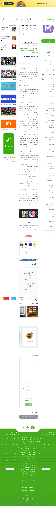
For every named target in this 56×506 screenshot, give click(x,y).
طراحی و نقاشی (51, 159)
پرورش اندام (51, 118)
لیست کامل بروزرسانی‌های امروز (49, 434)
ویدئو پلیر (52, 219)
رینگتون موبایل (51, 139)
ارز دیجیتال (52, 103)
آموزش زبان (52, 89)
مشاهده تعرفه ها (12, 161)
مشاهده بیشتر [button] (8, 53)
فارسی (53, 161)
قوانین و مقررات (29, 398)
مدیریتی (52, 192)
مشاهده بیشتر (28, 236)
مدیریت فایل (51, 190)
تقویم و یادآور (51, 125)
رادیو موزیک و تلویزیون (49, 137)
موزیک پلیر (52, 202)
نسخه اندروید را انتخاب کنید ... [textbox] (27, 390)
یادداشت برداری (51, 228)
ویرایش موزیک (51, 224)
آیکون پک (49, 70)
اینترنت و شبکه (51, 108)
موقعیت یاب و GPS (50, 204)
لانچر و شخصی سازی (50, 175)
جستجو (27, 21)
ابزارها (53, 98)
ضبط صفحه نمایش (50, 156)
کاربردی (52, 166)
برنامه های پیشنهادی (50, 113)
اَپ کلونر (52, 101)
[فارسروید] (28, 428)
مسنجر (53, 199)
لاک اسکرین (51, 173)
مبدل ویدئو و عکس (50, 180)
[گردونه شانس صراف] (34, 244)
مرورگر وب (52, 197)
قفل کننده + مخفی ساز (50, 163)
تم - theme (51, 127)
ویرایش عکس (51, 221)
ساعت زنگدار (51, 144)
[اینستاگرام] (26, 501)
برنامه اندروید (29, 42)
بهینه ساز (52, 115)
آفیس (53, 86)
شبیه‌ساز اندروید (51, 149)
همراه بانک (52, 207)
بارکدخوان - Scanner (50, 110)
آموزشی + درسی (51, 91)
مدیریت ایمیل (51, 183)
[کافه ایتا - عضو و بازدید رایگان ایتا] (26, 244)
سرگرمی (52, 147)
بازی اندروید (31, 487)
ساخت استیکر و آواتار (50, 142)
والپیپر (53, 211)
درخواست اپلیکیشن (21, 298)
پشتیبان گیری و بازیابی (49, 122)
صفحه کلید (52, 151)
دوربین (52, 132)
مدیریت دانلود (51, 185)
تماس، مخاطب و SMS (50, 130)
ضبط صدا (52, 154)
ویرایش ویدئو (51, 226)
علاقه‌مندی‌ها (11, 21)
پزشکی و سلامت (51, 120)
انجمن (22, 21)
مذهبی (52, 195)
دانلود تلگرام (32, 490)
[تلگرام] (32, 499)
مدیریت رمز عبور (51, 187)
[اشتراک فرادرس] (30, 244)
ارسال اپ (17, 21)
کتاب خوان (52, 168)
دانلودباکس (51, 41)
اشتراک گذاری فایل (50, 106)
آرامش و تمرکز (51, 84)
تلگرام (14, 298)
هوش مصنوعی (51, 209)
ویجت (53, 216)
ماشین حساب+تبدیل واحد (49, 178)
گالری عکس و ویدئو (50, 171)
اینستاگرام (6, 298)
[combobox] (27, 386)
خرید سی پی (30, 21)
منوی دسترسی (4, 21)
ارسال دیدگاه (28, 404)
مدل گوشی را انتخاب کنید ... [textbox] (27, 386)
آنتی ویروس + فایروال (50, 94)
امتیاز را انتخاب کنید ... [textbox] (28, 394)
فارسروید (24, 200)
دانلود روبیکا (24, 490)
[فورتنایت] (21, 244)
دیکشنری (52, 135)
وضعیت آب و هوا (50, 214)
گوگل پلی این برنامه (36, 298)
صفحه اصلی (35, 42)
